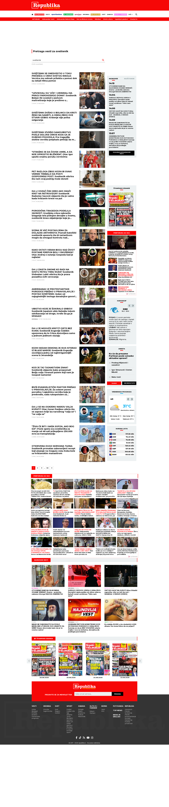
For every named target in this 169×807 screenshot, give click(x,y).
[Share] (81, 309)
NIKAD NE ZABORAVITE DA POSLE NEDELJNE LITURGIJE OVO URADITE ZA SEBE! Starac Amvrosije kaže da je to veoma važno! (121, 126)
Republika (129, 706)
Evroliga (69, 730)
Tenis (69, 716)
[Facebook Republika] (77, 737)
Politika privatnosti (129, 722)
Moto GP (70, 722)
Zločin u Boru (108, 19)
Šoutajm (69, 727)
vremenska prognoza (122, 392)
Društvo (34, 715)
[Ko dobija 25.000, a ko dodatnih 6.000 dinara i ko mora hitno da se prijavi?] (120, 610)
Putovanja (118, 706)
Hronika (86, 14)
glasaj (114, 383)
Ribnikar (98, 19)
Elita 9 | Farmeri (93, 707)
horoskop (121, 301)
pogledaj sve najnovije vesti (121, 153)
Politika (34, 713)
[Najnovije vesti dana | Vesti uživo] (68, 14)
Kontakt (127, 718)
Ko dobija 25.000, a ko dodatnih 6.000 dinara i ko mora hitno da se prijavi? (120, 625)
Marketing (128, 720)
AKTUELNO (36, 19)
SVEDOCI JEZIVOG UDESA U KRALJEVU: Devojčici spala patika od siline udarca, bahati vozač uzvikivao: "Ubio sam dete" (121, 101)
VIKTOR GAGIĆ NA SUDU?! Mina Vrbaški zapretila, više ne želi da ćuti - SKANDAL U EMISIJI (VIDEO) (121, 114)
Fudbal (69, 709)
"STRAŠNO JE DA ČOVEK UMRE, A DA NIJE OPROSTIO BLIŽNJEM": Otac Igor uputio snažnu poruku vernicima (52, 154)
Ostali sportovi (69, 724)
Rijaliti (80, 711)
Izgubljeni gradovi (121, 19)
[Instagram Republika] (92, 737)
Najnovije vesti (41, 560)
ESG (102, 711)
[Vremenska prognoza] (115, 408)
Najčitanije (129, 79)
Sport (69, 706)
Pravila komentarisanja (130, 715)
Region (57, 711)
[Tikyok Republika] (80, 737)
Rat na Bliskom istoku (85, 19)
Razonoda (81, 716)
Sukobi (57, 713)
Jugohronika (47, 711)
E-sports (70, 729)
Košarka (69, 715)
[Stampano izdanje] (121, 209)
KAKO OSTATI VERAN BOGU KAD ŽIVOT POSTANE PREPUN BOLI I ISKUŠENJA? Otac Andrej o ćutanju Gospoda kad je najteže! (53, 253)
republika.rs (82, 743)
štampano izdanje (122, 188)
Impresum (128, 709)
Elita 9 (107, 588)
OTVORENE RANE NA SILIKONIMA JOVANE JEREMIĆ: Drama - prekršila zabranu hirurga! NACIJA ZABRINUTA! (120, 89)
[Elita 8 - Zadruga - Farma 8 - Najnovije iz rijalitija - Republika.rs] (120, 14)
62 (47, 468)
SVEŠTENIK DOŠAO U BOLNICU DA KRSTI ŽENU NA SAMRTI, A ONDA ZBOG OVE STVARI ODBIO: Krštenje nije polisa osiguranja (54, 116)
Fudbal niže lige (71, 712)
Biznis (104, 706)
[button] (129, 305)
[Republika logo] (46, 5)
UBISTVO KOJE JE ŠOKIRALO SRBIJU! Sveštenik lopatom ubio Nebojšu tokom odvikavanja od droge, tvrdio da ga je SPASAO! (53, 312)
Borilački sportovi (70, 719)
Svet (104, 14)
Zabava (110, 14)
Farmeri (92, 713)
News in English (116, 716)
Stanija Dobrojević (136, 19)
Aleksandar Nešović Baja (65, 19)
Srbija (34, 709)
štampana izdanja (45, 638)
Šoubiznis (81, 713)
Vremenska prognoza (36, 717)
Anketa (121, 349)
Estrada (35, 588)
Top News (117, 710)
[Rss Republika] (84, 737)
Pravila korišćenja (128, 712)
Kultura (80, 715)
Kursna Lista (122, 429)
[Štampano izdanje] (44, 660)
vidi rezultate (129, 383)
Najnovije (113, 79)
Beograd (115, 399)
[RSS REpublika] (88, 737)
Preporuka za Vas (121, 233)
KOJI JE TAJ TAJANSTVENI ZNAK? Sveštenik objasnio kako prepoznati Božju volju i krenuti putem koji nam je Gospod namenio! (53, 371)
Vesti (48, 14)
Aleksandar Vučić (48, 19)
